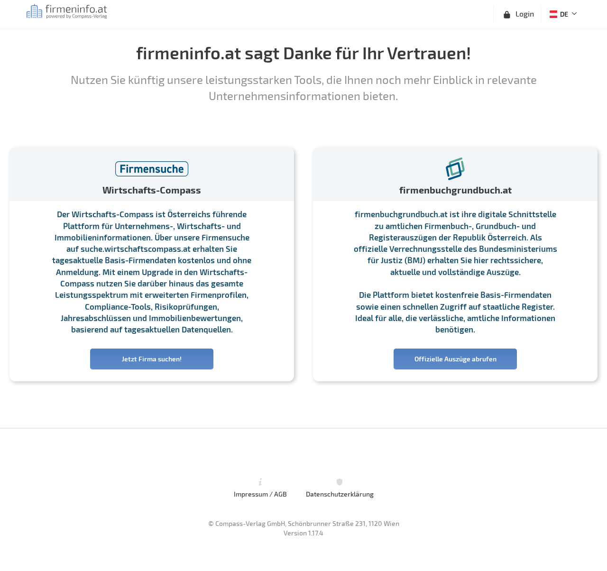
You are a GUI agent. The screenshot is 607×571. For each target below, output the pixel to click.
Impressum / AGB (260, 493)
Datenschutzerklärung (340, 493)
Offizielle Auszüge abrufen (455, 359)
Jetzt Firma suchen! (152, 359)
